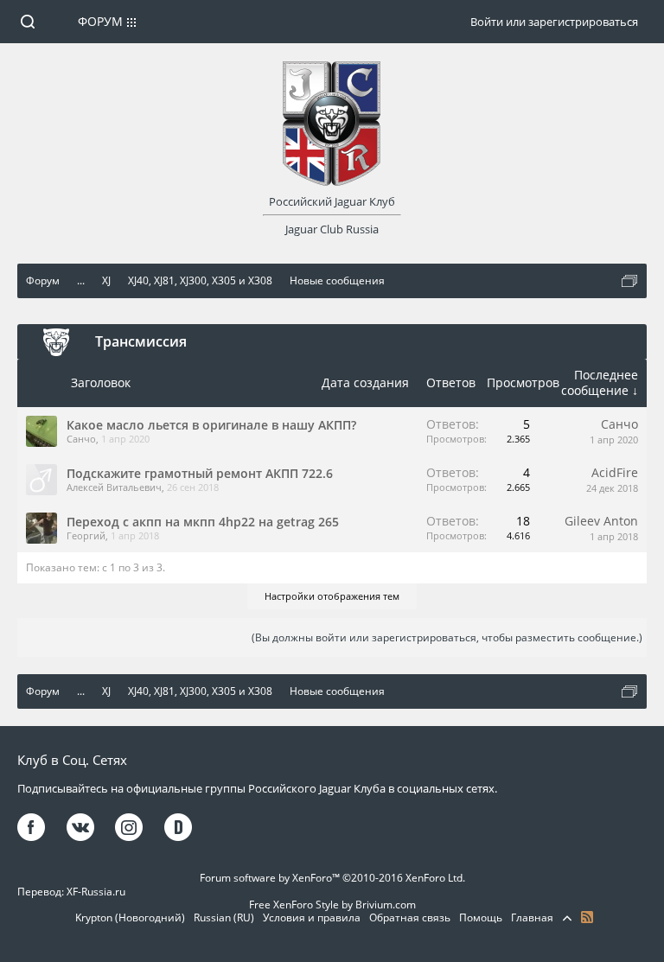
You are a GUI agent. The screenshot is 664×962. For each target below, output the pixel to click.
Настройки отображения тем (332, 595)
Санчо (81, 438)
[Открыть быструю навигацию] (629, 281)
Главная (532, 917)
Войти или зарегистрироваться (554, 21)
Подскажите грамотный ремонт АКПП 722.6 (200, 473)
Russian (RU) (224, 917)
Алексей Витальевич (114, 487)
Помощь (480, 917)
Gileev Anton (601, 521)
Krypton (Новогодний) (130, 917)
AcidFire (614, 472)
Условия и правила (312, 917)
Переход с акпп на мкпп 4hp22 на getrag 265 (203, 521)
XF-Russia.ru (96, 891)
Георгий (86, 535)
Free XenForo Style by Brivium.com (332, 904)
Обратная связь (409, 917)
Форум (100, 21)
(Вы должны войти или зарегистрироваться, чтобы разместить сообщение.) (447, 637)
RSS (587, 917)
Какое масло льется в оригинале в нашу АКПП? (211, 425)
